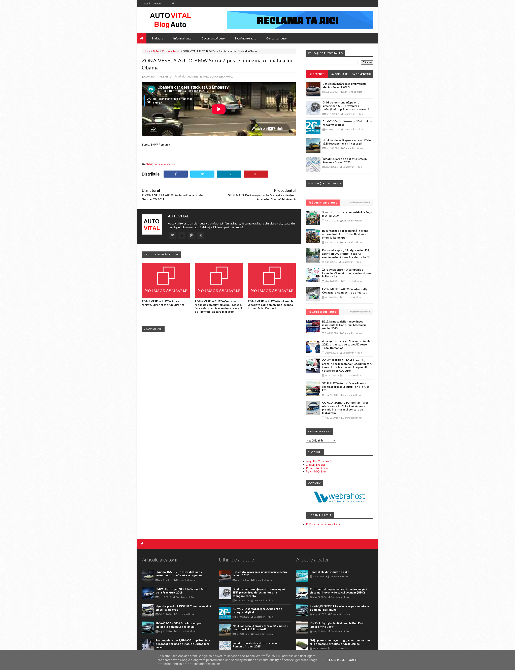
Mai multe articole (360, 202)
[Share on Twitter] (202, 174)
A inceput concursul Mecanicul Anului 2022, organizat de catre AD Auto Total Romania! (346, 344)
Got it (353, 660)
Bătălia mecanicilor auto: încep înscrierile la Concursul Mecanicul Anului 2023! (344, 325)
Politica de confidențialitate (323, 524)
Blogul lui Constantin (319, 461)
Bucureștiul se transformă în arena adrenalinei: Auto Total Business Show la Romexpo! (345, 234)
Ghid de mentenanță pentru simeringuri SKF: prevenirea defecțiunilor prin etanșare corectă (345, 106)
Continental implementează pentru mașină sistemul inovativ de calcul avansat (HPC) (338, 590)
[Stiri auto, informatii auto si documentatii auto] (170, 20)
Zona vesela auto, (221, 76)
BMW (156, 51)
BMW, (206, 76)
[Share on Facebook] (176, 174)
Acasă (146, 3)
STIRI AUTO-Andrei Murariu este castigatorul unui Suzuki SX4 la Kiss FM (345, 387)
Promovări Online (317, 468)
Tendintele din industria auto (329, 572)
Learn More (336, 660)
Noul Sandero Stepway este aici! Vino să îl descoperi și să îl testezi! (347, 141)
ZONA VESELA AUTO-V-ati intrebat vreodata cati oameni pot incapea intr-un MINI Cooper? (272, 305)
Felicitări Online (316, 471)
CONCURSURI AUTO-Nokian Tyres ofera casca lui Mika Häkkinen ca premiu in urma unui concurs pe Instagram (345, 408)
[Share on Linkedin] (229, 174)
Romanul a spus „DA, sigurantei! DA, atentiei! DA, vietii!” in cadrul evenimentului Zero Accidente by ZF (346, 253)
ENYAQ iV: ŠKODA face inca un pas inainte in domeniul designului (179, 624)
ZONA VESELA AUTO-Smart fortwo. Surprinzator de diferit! (163, 303)
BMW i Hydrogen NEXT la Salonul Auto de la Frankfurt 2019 (182, 590)
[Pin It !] (256, 174)
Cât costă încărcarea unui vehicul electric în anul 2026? (344, 85)
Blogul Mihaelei (315, 464)
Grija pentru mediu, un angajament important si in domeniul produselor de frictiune (340, 642)
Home (147, 51)
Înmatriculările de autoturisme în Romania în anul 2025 (344, 160)
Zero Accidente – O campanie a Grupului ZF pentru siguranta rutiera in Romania (346, 273)
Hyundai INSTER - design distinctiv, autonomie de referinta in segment (179, 573)
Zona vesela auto (171, 51)
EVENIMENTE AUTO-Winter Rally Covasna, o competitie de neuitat (344, 290)
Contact (157, 3)
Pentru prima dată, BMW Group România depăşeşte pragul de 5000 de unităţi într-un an (183, 644)
